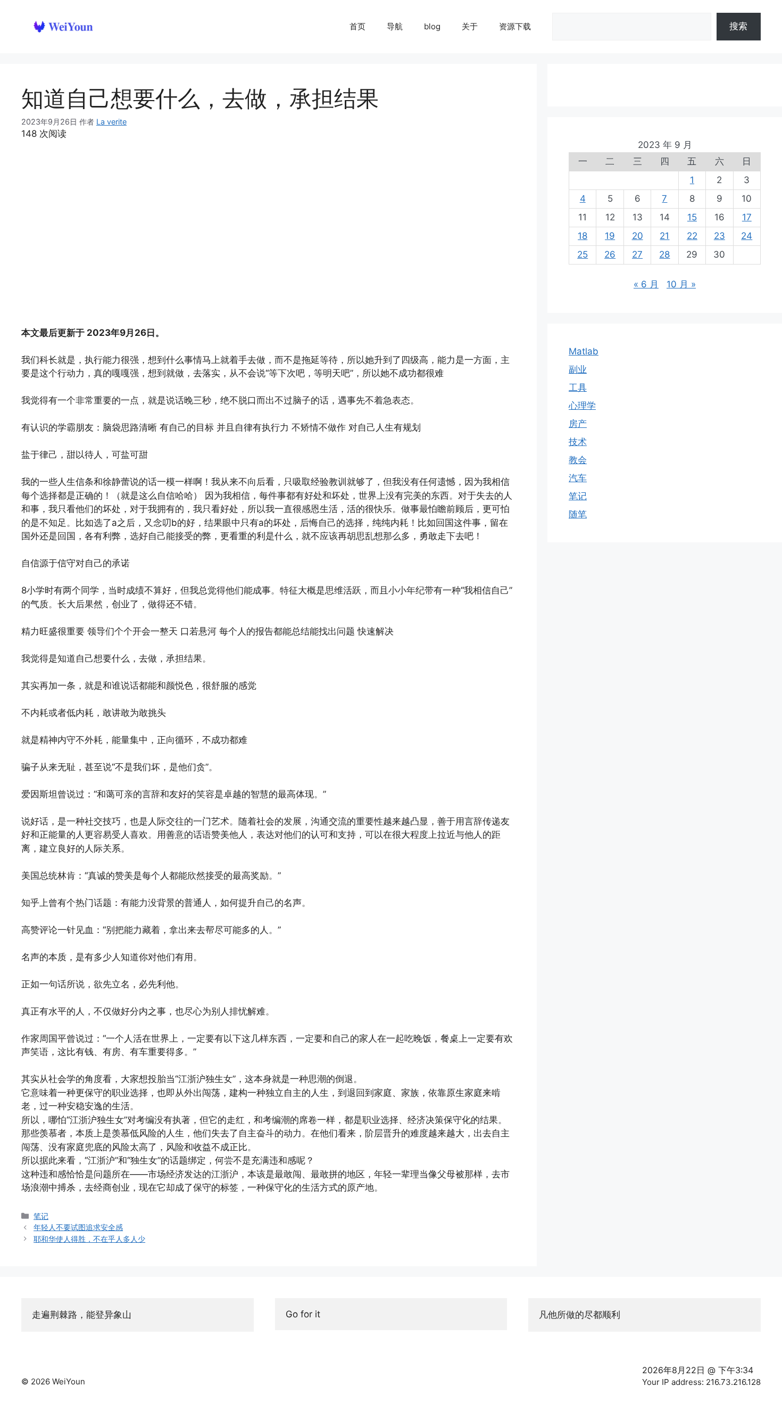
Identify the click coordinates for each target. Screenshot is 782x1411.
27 (637, 254)
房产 (578, 423)
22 (692, 235)
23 (719, 235)
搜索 (738, 26)
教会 (578, 460)
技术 (578, 441)
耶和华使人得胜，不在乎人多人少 (89, 1238)
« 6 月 (646, 284)
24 (746, 235)
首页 (357, 26)
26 (609, 254)
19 (610, 235)
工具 (578, 387)
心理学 (582, 405)
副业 (578, 369)
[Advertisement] (268, 233)
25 (582, 254)
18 (582, 235)
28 (664, 254)
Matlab (583, 351)
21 (664, 235)
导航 (395, 26)
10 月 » (681, 284)
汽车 (578, 478)
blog (432, 26)
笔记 (41, 1215)
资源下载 (515, 26)
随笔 (578, 514)
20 (637, 235)
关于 (470, 26)
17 (747, 217)
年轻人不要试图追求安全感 (78, 1227)
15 (692, 217)
